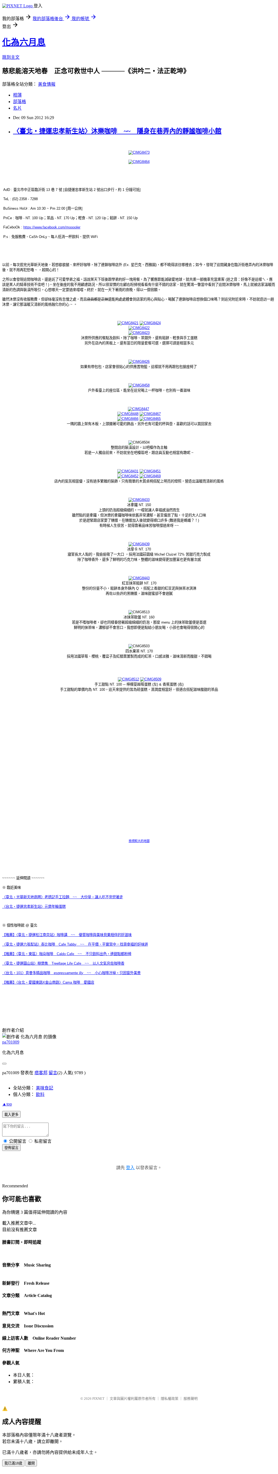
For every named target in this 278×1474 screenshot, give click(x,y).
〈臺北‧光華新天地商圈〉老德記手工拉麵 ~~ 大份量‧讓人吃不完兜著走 (62, 897)
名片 (17, 108)
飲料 (40, 1094)
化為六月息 (24, 42)
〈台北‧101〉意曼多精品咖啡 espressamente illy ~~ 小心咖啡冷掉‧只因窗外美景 (71, 973)
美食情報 (46, 84)
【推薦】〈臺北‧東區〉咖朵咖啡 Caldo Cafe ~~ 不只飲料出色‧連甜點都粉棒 (66, 954)
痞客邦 (41, 1072)
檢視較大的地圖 (139, 841)
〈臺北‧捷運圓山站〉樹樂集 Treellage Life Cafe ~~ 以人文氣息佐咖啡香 (63, 963)
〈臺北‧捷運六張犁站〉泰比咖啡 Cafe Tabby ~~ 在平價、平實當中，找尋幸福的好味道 (75, 944)
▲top (7, 1104)
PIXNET (98, 1398)
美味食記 (44, 1088)
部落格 (19, 101)
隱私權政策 (169, 1398)
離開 (31, 1463)
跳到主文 (11, 57)
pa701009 (10, 1042)
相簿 (17, 95)
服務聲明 (191, 1398)
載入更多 (11, 1115)
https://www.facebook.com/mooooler (51, 227)
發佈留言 (11, 1148)
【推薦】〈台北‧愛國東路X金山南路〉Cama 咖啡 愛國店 (48, 982)
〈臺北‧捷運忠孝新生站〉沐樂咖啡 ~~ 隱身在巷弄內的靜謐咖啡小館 (117, 131)
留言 (53, 1072)
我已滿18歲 (13, 1463)
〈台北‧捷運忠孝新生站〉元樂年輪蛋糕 (34, 907)
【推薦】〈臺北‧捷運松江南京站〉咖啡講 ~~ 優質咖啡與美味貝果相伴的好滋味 (67, 935)
